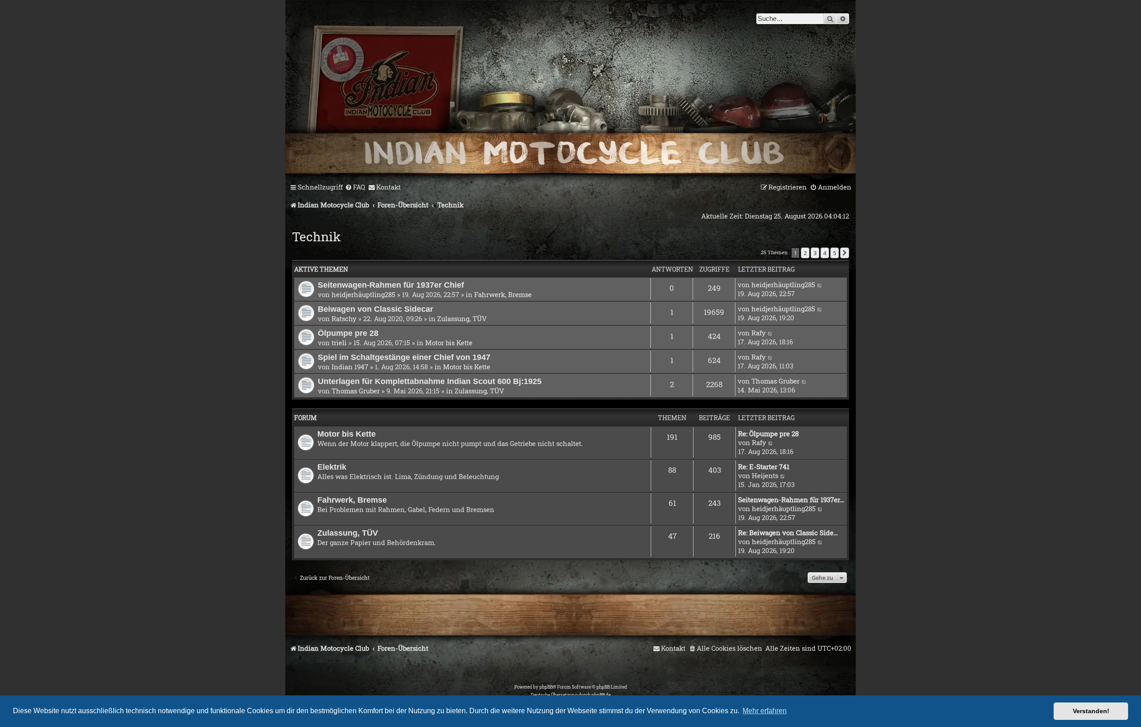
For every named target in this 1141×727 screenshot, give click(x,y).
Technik (316, 236)
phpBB (546, 687)
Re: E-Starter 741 (763, 466)
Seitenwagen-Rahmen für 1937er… (791, 499)
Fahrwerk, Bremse (503, 294)
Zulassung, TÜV (462, 318)
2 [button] (805, 253)
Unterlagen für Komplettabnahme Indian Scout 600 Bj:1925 (430, 381)
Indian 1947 (350, 366)
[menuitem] (355, 187)
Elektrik (331, 466)
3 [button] (815, 253)
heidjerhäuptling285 (363, 294)
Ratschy (344, 318)
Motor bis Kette (448, 342)
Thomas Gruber (356, 390)
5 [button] (834, 253)
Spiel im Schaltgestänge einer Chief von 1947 (404, 357)
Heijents (765, 475)
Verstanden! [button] (1091, 711)
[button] (844, 253)
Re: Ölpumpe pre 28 (768, 433)
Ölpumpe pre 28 (348, 333)
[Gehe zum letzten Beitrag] (820, 284)
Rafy (758, 332)
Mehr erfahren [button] (765, 711)
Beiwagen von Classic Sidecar (375, 309)
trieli (339, 342)
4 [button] (824, 253)
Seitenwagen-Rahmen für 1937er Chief (391, 284)
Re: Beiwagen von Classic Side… (788, 532)
